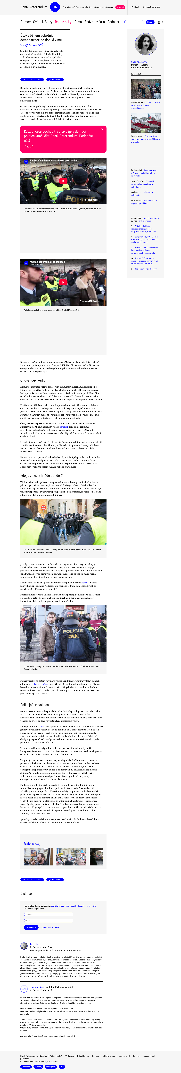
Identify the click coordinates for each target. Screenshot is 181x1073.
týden (141, 221)
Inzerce (146, 1056)
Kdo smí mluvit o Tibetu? (145, 269)
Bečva (88, 21)
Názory (47, 21)
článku (42, 726)
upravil (85, 582)
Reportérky (63, 21)
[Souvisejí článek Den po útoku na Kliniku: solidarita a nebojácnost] (146, 89)
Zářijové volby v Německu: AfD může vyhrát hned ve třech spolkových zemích (145, 240)
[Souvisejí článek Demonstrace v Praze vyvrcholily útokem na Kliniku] (146, 157)
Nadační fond (124, 1056)
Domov (25, 21)
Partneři (26, 1059)
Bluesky (136, 1056)
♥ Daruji (120, 7)
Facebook (26, 1067)
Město (100, 21)
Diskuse (95, 1056)
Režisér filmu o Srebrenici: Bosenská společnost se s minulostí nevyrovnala (144, 250)
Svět (36, 21)
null (153, 1056)
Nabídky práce (108, 1056)
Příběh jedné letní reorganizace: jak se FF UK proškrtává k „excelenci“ (143, 229)
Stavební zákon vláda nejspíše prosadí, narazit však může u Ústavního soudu (144, 261)
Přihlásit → (31, 927)
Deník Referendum (34, 7)
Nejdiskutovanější (151, 218)
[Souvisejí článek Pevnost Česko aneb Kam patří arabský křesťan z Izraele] (146, 123)
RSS (62, 1067)
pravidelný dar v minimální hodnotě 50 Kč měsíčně (73, 906)
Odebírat (152, 7)
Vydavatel (69, 1056)
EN (163, 22)
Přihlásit (135, 7)
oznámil (64, 426)
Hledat (150, 22)
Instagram (51, 1067)
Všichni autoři (56, 1056)
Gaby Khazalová (31, 44)
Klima (78, 21)
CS (159, 22)
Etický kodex (83, 1056)
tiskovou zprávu (40, 683)
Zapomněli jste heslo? (50, 927)
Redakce (43, 1056)
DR (55, 7)
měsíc (148, 221)
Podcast (113, 21)
